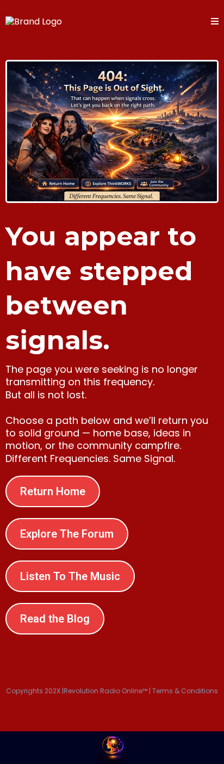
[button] (215, 22)
